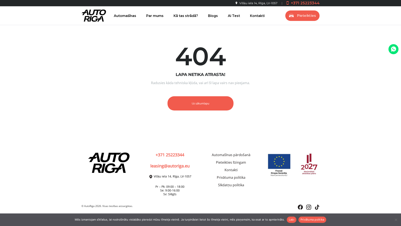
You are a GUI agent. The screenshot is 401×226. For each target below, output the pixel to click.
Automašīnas (125, 16)
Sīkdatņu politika (231, 185)
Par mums (155, 16)
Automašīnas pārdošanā (231, 155)
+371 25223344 (305, 3)
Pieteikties (306, 16)
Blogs (213, 16)
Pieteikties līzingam (231, 162)
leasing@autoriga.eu (170, 166)
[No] (396, 220)
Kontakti (257, 16)
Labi (291, 219)
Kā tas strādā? (186, 16)
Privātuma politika (231, 177)
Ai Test (234, 16)
